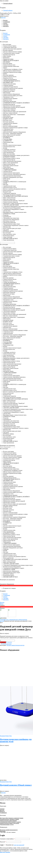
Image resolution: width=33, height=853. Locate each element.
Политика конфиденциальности (9, 830)
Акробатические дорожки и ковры (9, 819)
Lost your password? (19, 845)
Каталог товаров (8, 619)
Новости (2, 811)
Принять (7, 852)
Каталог (2, 810)
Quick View (9, 736)
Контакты (2, 831)
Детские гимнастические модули (15, 645)
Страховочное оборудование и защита (10, 822)
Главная (2, 619)
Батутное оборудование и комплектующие (11, 818)
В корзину (3, 642)
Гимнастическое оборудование (8, 820)
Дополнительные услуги (7, 824)
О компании (3, 812)
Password (3, 842)
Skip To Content (4, 0)
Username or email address (7, 839)
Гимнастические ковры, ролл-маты (9, 823)
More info (2, 852)
